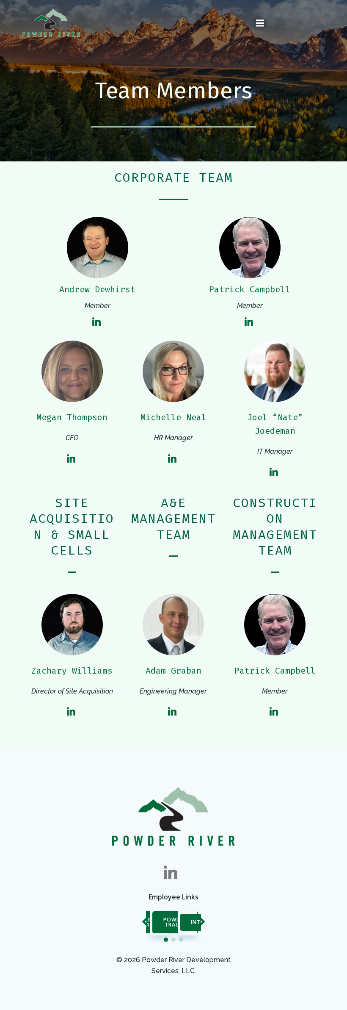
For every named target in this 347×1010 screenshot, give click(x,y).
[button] (166, 940)
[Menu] (260, 23)
